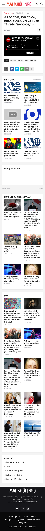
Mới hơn (6, 189)
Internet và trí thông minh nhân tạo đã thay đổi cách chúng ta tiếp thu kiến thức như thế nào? (12, 316)
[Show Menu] (3, 4)
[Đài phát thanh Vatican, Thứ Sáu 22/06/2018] (32, 143)
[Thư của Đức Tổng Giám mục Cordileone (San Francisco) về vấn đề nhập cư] (32, 398)
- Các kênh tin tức (22, 13)
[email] (28, 509)
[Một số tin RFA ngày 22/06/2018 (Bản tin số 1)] (12, 143)
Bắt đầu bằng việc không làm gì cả (32, 434)
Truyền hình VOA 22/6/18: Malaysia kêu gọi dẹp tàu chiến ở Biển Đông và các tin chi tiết (32, 126)
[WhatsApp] (22, 69)
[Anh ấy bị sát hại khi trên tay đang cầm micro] (12, 269)
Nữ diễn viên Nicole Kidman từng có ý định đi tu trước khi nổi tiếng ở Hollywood (12, 409)
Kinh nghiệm (14, 517)
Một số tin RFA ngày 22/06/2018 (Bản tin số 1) (11, 153)
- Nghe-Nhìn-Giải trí (13, 475)
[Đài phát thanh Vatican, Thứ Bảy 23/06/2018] (12, 87)
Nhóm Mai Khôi (33, 520)
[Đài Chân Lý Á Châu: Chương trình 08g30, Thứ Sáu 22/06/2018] (32, 87)
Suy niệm (20, 520)
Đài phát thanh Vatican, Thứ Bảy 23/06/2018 (11, 98)
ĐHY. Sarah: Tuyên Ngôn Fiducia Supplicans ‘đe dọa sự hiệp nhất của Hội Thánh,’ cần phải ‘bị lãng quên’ (32, 252)
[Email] (26, 69)
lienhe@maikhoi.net (28, 502)
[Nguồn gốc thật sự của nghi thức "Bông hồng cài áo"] (12, 205)
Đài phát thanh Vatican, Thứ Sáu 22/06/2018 (31, 153)
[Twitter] (17, 69)
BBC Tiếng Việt (30, 60)
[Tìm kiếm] (42, 4)
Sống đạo (9, 520)
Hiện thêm (36, 80)
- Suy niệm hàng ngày (15, 462)
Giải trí (25, 517)
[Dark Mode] (37, 4)
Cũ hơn (39, 189)
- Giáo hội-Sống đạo (13, 471)
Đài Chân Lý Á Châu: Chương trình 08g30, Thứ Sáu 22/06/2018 (31, 99)
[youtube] (17, 509)
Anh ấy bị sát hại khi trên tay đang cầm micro (12, 279)
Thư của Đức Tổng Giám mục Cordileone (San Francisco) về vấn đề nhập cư (32, 409)
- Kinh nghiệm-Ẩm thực (15, 479)
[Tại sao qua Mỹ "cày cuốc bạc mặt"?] (12, 239)
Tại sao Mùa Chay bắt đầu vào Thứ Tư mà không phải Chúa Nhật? (32, 280)
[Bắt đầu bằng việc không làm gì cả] (32, 426)
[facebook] (23, 509)
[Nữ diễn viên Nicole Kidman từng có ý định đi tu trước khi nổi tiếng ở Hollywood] (12, 398)
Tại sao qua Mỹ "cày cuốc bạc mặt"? (10, 249)
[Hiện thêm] (31, 69)
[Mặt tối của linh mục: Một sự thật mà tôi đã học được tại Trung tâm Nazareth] (32, 303)
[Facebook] (12, 69)
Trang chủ (8, 13)
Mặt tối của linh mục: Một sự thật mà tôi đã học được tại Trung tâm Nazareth (32, 315)
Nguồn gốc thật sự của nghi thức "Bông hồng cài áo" (12, 214)
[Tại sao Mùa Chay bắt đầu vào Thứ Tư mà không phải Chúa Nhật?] (32, 269)
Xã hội (33, 517)
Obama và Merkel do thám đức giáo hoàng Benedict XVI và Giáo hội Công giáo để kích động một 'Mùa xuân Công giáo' (12, 439)
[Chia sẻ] (39, 30)
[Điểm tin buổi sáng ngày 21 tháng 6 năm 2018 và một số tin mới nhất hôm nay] (12, 114)
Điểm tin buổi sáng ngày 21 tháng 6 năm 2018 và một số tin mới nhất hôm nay (12, 126)
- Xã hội (7, 466)
